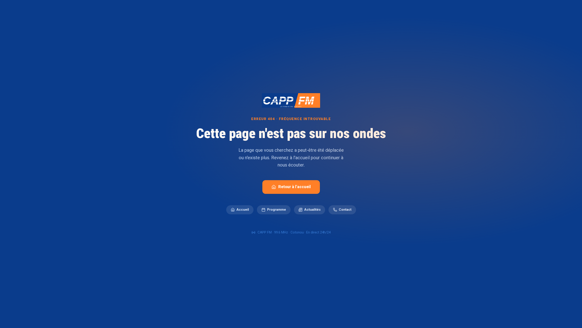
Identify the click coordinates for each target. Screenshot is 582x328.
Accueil (242, 210)
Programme (276, 210)
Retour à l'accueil (294, 186)
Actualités (312, 210)
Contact (345, 210)
